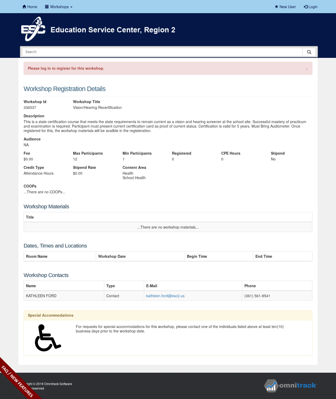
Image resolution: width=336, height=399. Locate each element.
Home (32, 6)
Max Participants (88, 153)
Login (312, 6)
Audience (32, 139)
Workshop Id (35, 101)
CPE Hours (230, 153)
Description (34, 116)
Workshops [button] (60, 6)
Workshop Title (86, 101)
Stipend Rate (84, 167)
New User (287, 6)
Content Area (134, 167)
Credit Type (34, 167)
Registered (181, 153)
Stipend (278, 153)
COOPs (30, 186)
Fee (27, 153)
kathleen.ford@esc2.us (165, 295)
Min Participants (137, 153)
